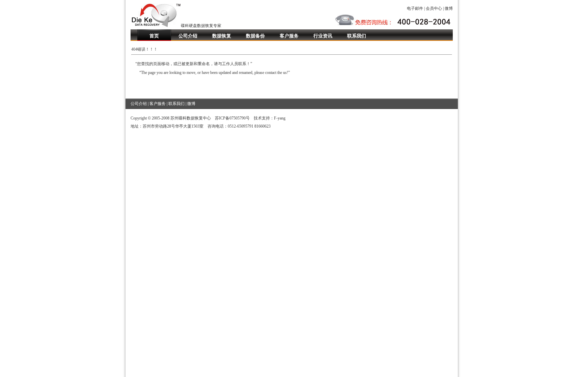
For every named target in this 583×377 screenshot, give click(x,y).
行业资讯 (322, 35)
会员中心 (434, 8)
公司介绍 (187, 35)
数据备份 (255, 35)
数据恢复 (221, 35)
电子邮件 (415, 8)
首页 (154, 35)
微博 (449, 8)
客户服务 (289, 35)
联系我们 (356, 35)
